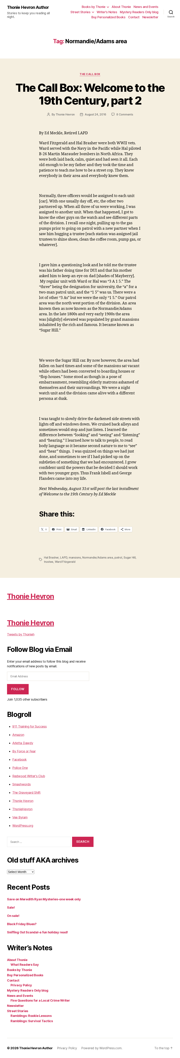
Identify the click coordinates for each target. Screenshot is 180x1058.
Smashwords (21, 784)
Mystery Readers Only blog (139, 12)
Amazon (18, 735)
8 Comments (124, 114)
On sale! (13, 916)
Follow (17, 689)
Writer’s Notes (107, 12)
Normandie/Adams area (97, 557)
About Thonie (121, 7)
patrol (118, 557)
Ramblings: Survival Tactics (32, 1021)
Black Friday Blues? (22, 924)
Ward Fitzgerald (65, 561)
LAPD (63, 557)
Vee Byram (20, 817)
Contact (134, 17)
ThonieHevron (22, 809)
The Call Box (90, 74)
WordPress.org (22, 825)
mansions (75, 557)
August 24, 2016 (95, 114)
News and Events (146, 7)
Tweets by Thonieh (20, 634)
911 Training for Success (29, 726)
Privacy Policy (21, 985)
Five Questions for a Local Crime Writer (40, 1000)
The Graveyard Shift (26, 792)
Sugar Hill (130, 557)
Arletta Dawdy (22, 743)
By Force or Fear (24, 751)
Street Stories (80, 12)
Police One (20, 768)
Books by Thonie (93, 7)
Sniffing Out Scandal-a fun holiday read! (37, 932)
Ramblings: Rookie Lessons (31, 1016)
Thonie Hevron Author (28, 7)
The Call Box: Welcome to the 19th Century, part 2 (90, 94)
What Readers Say (25, 964)
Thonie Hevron (65, 114)
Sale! (11, 907)
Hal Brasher (51, 557)
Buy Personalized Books (108, 17)
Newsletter (150, 17)
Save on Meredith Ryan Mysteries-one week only (44, 899)
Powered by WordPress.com (101, 1048)
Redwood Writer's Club (28, 776)
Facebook (19, 759)
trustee (48, 561)
